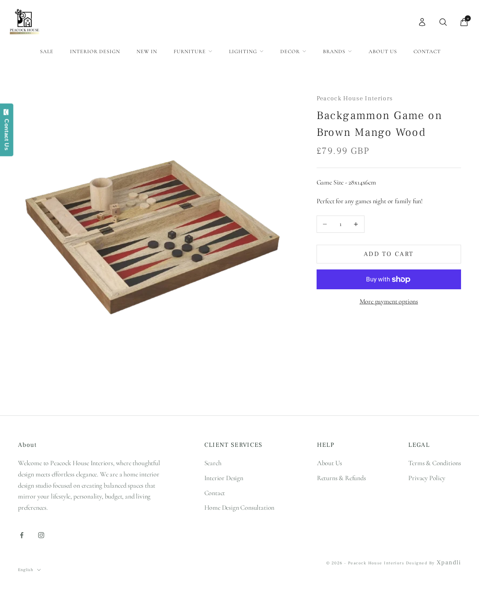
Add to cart (389, 254)
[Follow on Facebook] (21, 535)
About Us (383, 51)
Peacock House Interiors (355, 98)
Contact (427, 51)
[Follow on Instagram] (41, 535)
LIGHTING (243, 51)
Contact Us (7, 132)
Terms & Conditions (434, 463)
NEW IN (147, 51)
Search (213, 463)
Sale (47, 51)
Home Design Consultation (239, 507)
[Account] (422, 22)
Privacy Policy (426, 478)
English (25, 570)
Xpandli (449, 562)
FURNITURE (190, 51)
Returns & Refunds (341, 478)
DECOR (290, 51)
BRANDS (334, 51)
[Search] (443, 22)
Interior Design (95, 51)
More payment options (389, 301)
